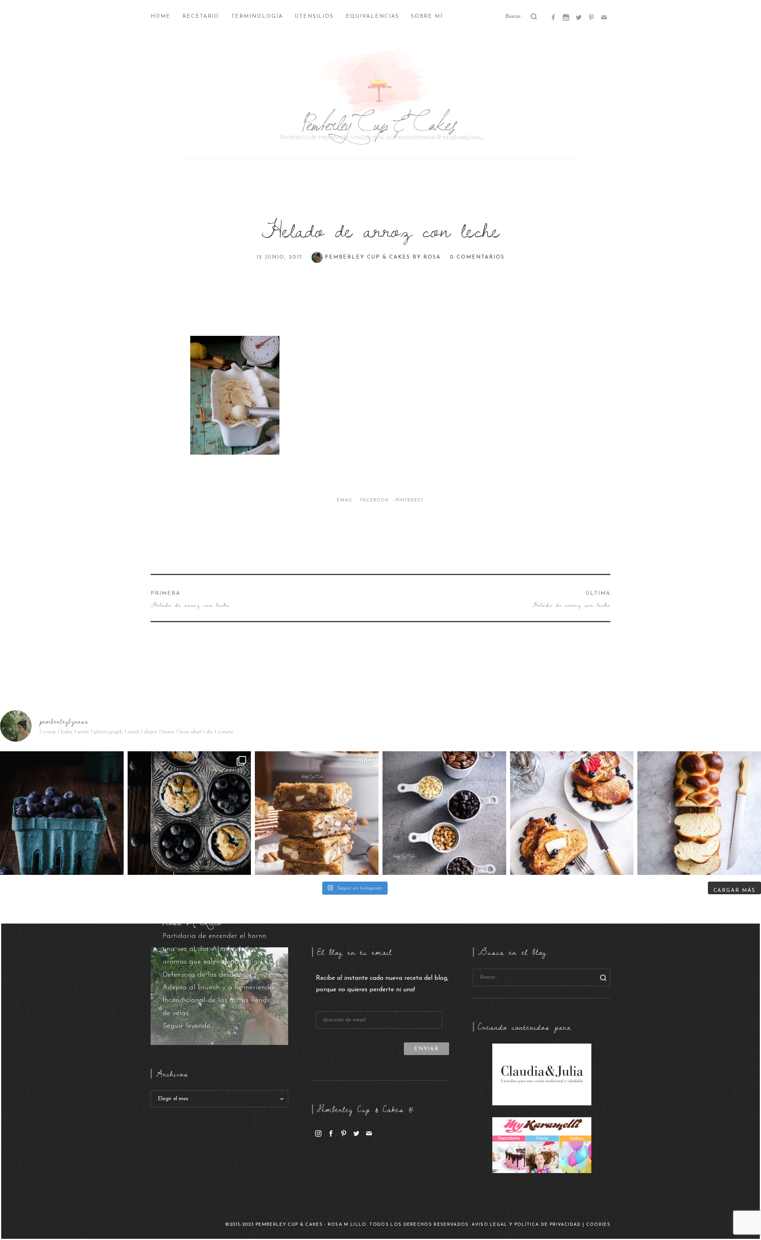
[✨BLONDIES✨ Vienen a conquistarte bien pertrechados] (317, 813)
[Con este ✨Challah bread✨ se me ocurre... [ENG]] (699, 813)
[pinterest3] (591, 17)
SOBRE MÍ (427, 16)
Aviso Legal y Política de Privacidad (526, 1225)
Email (346, 500)
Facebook (375, 500)
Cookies (598, 1225)
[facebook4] (553, 17)
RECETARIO (201, 16)
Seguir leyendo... (188, 1026)
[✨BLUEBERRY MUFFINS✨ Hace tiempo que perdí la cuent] (189, 813)
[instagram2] (566, 17)
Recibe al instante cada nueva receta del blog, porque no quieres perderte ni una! (382, 984)
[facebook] (331, 1133)
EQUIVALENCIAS (372, 16)
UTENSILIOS (314, 16)
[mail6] (604, 17)
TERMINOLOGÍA (257, 16)
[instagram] (318, 1133)
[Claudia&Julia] (541, 1074)
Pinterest (410, 500)
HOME (160, 16)
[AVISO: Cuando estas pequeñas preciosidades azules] (62, 813)
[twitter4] (578, 17)
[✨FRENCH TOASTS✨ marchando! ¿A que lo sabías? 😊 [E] (572, 813)
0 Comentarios (477, 257)
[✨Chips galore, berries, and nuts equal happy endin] (444, 813)
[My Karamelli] (541, 1145)
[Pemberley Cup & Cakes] (380, 103)
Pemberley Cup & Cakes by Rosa (384, 257)
